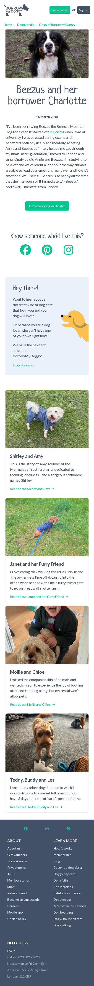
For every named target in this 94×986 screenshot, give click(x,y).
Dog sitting (62, 880)
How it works (23, 365)
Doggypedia (25, 25)
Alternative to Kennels (70, 906)
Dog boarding (63, 912)
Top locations (63, 887)
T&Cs (11, 874)
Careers (13, 906)
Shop (11, 887)
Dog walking (62, 925)
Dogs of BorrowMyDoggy (57, 25)
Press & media (17, 861)
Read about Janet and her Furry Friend (37, 597)
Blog (57, 861)
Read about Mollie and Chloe (30, 704)
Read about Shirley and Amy (30, 489)
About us (14, 848)
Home (8, 25)
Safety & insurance (67, 893)
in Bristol (57, 132)
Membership (62, 855)
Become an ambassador (24, 899)
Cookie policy (16, 919)
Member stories (18, 880)
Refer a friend (17, 893)
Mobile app (15, 912)
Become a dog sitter (68, 867)
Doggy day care (65, 874)
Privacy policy (16, 867)
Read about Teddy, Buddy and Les (34, 807)
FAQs (11, 951)
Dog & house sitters (68, 919)
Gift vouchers (17, 855)
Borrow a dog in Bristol (47, 206)
